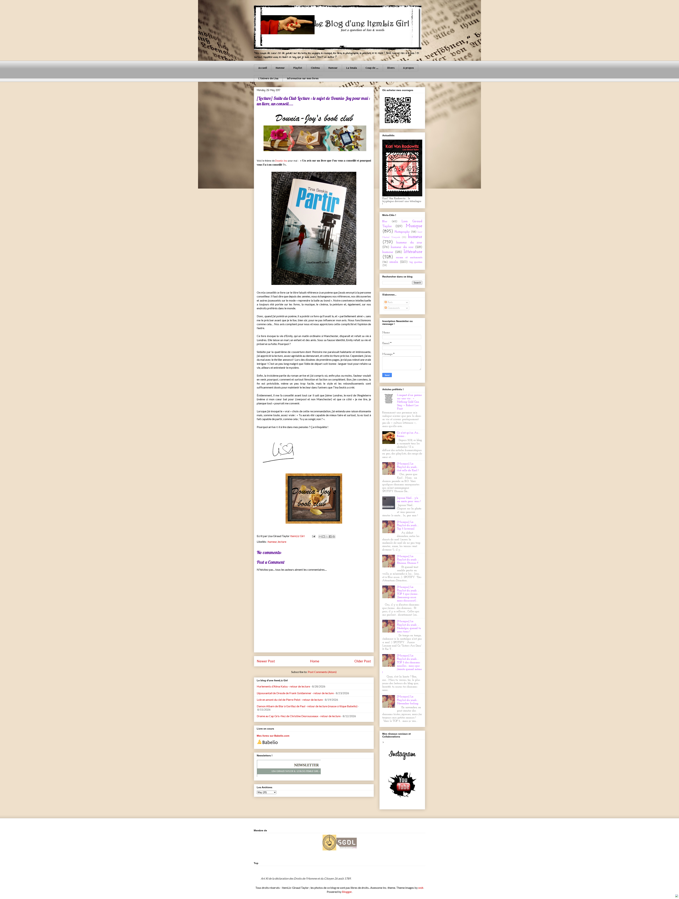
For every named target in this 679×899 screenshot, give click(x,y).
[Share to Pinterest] (333, 536)
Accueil (262, 67)
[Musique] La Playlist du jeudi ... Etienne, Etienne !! (408, 559)
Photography (402, 231)
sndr (420, 887)
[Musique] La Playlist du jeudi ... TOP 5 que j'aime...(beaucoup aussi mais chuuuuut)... (408, 594)
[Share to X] (327, 536)
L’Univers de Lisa (268, 78)
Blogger (347, 891)
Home (314, 661)
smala (393, 262)
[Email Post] (313, 536)
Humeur (280, 67)
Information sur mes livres (302, 78)
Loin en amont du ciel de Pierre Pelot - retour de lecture (290, 699)
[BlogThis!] (323, 536)
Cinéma (315, 67)
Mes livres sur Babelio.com (273, 735)
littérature (413, 252)
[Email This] (320, 536)
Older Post (362, 661)
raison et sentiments (409, 257)
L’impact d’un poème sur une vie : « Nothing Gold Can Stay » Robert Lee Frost (409, 402)
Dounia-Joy (281, 160)
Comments (393, 308)
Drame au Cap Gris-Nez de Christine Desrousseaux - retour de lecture (299, 716)
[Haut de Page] (676, 896)
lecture (282, 541)
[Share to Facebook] (330, 536)
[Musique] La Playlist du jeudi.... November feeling (408, 700)
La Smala (351, 67)
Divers (390, 67)
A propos (408, 67)
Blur (384, 221)
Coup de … (372, 67)
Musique (414, 226)
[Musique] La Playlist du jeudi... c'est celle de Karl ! (408, 467)
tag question (415, 262)
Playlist (297, 67)
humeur (272, 541)
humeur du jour (409, 242)
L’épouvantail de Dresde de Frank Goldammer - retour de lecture (295, 693)
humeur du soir (402, 247)
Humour (333, 67)
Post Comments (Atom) (322, 671)
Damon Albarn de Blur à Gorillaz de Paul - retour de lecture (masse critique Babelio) (307, 706)
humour (387, 252)
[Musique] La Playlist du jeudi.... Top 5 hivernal (408, 525)
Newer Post (266, 661)
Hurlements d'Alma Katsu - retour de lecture (283, 686)
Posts (390, 302)
